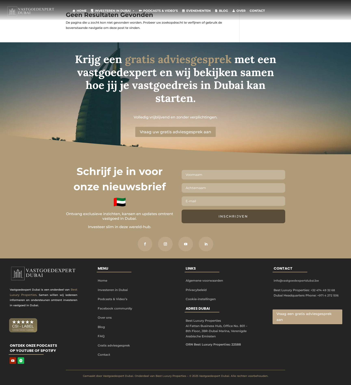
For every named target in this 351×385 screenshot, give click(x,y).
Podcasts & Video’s (160, 11)
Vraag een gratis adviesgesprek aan (304, 317)
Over (241, 11)
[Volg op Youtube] (13, 360)
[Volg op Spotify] (21, 360)
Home (82, 11)
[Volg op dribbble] (185, 244)
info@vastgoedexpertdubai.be (296, 280)
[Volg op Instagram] (165, 244)
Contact (257, 11)
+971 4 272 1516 (328, 295)
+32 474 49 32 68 (323, 290)
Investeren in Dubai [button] (113, 11)
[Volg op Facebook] (145, 244)
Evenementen (198, 11)
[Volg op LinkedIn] (206, 244)
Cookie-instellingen (201, 299)
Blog (223, 11)
